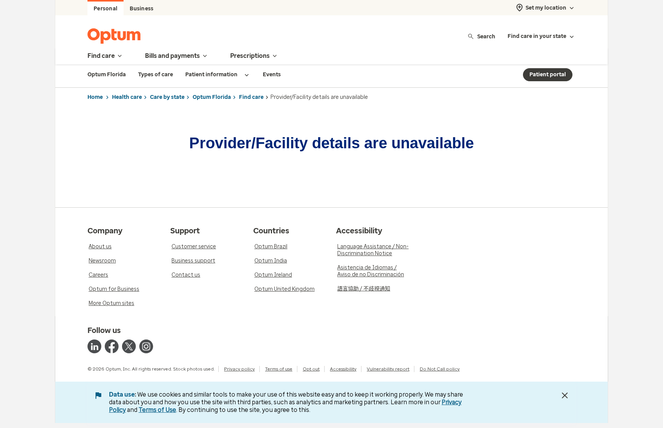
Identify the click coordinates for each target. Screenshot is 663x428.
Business (141, 8)
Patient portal (547, 74)
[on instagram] (146, 346)
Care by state (167, 97)
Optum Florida (212, 97)
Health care (127, 97)
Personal (105, 8)
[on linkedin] (94, 346)
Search (486, 36)
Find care (251, 97)
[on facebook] (112, 346)
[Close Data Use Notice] (564, 395)
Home (95, 97)
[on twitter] (129, 346)
